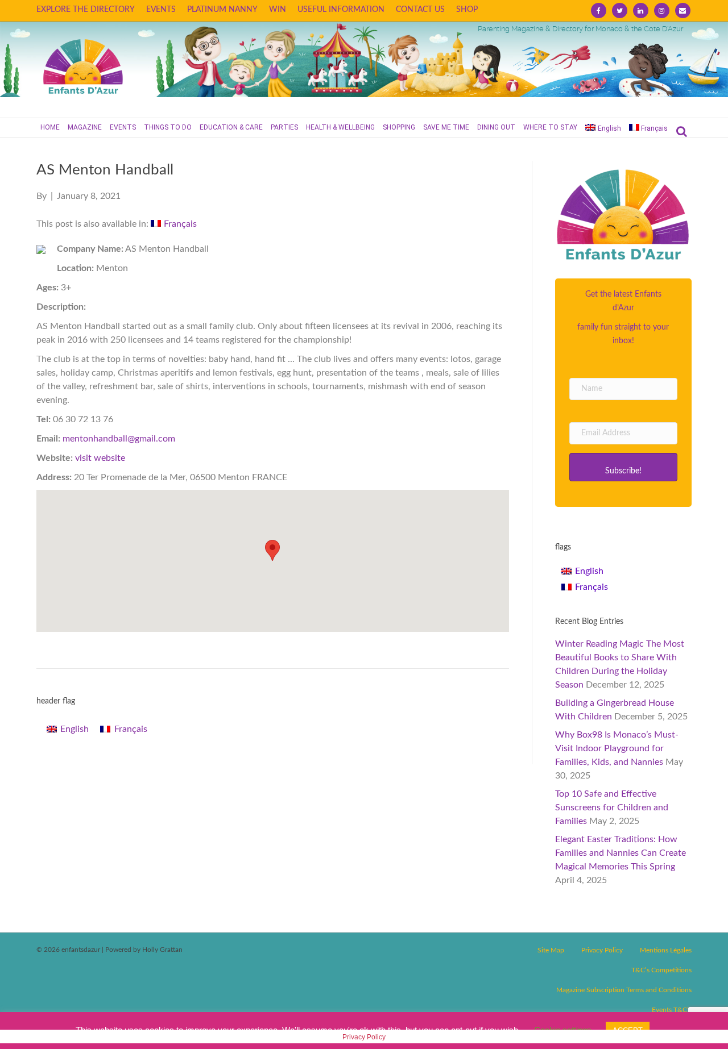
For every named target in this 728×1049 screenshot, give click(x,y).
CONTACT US (420, 10)
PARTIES (284, 127)
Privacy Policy (602, 950)
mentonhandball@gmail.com (119, 438)
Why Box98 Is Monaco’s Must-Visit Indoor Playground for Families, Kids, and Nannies (617, 748)
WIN (277, 10)
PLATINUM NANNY (222, 10)
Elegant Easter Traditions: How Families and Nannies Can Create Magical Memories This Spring (620, 853)
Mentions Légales (666, 950)
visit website (100, 458)
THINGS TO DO (168, 127)
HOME (50, 127)
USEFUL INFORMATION (340, 10)
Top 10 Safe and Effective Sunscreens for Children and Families (611, 807)
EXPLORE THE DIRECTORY (85, 10)
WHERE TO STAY (550, 127)
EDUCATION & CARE (231, 127)
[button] (623, 467)
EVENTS (161, 10)
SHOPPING (399, 127)
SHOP (467, 10)
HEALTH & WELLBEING (340, 127)
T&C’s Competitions (661, 970)
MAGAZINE (85, 127)
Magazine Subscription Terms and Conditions (624, 989)
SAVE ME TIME (446, 127)
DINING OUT (496, 127)
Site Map (550, 950)
